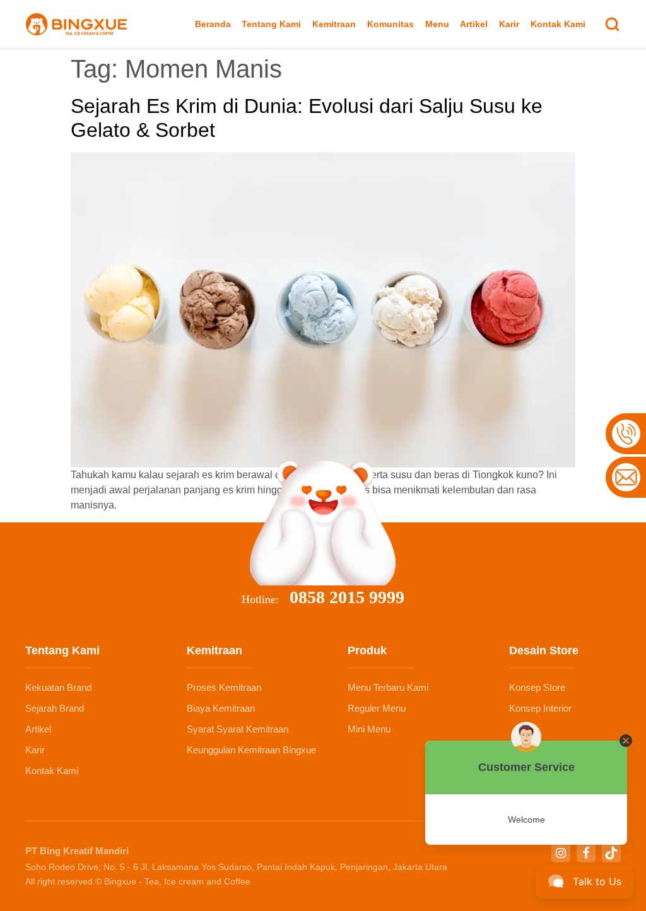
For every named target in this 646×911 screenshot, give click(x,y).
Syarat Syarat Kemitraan (237, 729)
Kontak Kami (558, 24)
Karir (509, 24)
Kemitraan (334, 24)
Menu (437, 24)
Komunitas (390, 24)
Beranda (213, 24)
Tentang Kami (271, 24)
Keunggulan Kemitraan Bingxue (251, 749)
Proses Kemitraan (224, 687)
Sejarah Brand (54, 708)
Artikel (474, 24)
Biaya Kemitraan (221, 708)
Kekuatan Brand (58, 687)
